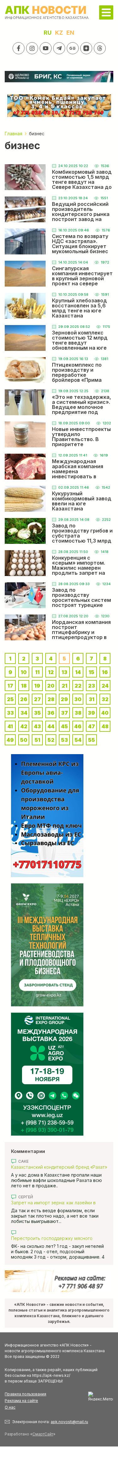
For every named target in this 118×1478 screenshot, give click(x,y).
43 (37, 726)
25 (10, 699)
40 (105, 713)
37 (64, 713)
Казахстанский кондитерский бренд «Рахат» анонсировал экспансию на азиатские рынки (59, 1167)
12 (51, 672)
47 (91, 726)
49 (10, 740)
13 (64, 672)
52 (51, 740)
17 (10, 686)
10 (24, 672)
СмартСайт (42, 1434)
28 (51, 699)
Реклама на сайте (21, 1400)
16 (105, 672)
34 (23, 713)
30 (77, 699)
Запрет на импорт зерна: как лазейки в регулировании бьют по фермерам (53, 1202)
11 (37, 672)
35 (37, 713)
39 (91, 713)
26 (23, 699)
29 (64, 699)
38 (78, 713)
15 (91, 672)
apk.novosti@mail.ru (69, 1421)
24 (105, 686)
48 (105, 726)
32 (105, 699)
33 (10, 713)
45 (64, 726)
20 (50, 686)
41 (10, 726)
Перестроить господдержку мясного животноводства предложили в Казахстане (58, 1238)
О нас (10, 1407)
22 (78, 686)
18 (24, 686)
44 (51, 726)
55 (91, 740)
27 (37, 699)
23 (91, 686)
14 (78, 672)
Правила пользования (25, 1394)
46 (77, 726)
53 (64, 740)
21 (64, 686)
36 (50, 713)
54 (78, 740)
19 (37, 686)
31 (91, 699)
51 (37, 740)
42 (23, 726)
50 (23, 740)
